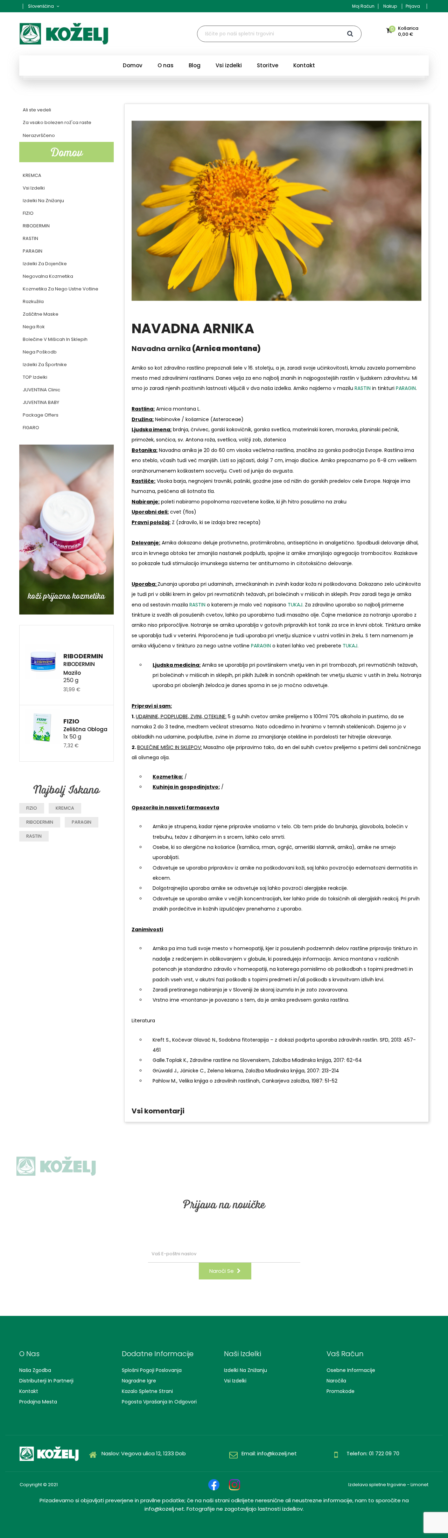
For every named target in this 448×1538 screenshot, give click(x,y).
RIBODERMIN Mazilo (79, 668)
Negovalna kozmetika (48, 276)
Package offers (40, 415)
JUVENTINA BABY (41, 402)
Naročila (336, 1380)
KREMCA (32, 175)
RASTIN (30, 238)
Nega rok (34, 326)
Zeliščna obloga (85, 729)
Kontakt (28, 1391)
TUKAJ (295, 604)
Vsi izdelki (34, 188)
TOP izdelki (35, 377)
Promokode (341, 1391)
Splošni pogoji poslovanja (152, 1370)
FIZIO (28, 213)
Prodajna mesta (38, 1401)
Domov (67, 152)
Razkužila (33, 301)
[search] (350, 34)
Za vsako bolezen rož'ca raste (57, 122)
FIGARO (31, 427)
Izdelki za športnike (45, 364)
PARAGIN (32, 251)
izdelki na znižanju (43, 200)
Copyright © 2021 (39, 1484)
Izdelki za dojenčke (45, 263)
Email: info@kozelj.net (269, 1453)
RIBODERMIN (36, 225)
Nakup (390, 6)
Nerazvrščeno (39, 135)
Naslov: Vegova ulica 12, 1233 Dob (144, 1453)
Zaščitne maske (40, 314)
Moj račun (363, 6)
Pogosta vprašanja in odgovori (159, 1401)
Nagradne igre (139, 1380)
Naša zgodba (35, 1370)
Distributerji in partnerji (46, 1380)
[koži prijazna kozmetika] (66, 529)
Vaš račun (345, 1354)
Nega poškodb (40, 352)
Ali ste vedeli (37, 110)
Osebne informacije (351, 1370)
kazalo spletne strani (147, 1391)
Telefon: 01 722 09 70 (372, 1453)
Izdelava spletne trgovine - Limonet (388, 1484)
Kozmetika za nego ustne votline (60, 289)
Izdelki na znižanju (245, 1370)
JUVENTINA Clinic (41, 389)
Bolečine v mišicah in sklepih (55, 339)
